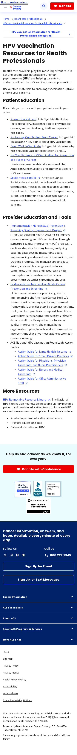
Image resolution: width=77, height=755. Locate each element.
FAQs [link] (6, 651)
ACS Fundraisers (13, 607)
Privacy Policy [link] (11, 665)
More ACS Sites (12, 639)
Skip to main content (14, 2)
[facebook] (17, 555)
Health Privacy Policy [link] (14, 679)
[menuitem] (69, 33)
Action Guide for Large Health (42, 351)
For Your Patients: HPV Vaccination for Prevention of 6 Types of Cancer (42, 157)
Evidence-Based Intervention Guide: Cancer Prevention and (37, 286)
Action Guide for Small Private (43, 356)
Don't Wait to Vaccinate (25, 146)
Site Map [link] (8, 658)
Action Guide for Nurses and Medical (40, 372)
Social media (23, 177)
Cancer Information (15, 597)
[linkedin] (23, 555)
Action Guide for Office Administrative (42, 381)
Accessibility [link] (10, 686)
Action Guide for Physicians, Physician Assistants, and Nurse (42, 363)
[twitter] (5, 555)
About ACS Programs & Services (22, 629)
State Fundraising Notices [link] (17, 700)
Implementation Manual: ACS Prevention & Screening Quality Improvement (37, 228)
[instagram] (11, 555)
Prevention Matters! (23, 119)
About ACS (9, 618)
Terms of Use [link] (10, 693)
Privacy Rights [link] (11, 672)
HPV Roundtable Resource (24, 399)
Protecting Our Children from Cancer (34, 137)
